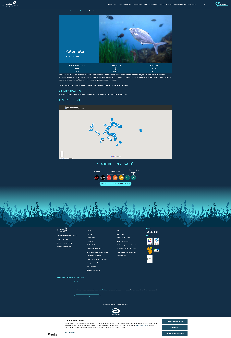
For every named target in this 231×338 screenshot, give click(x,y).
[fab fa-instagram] (157, 232)
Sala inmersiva (91, 267)
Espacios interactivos (93, 270)
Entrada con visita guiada (94, 256)
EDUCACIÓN (178, 4)
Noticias (89, 234)
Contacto (89, 230)
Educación (90, 241)
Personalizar (174, 327)
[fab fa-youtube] (151, 232)
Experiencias (91, 238)
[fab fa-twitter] (148, 232)
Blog (194, 4)
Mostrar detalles (70, 332)
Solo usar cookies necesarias (175, 333)
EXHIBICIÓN (127, 4)
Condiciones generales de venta (126, 245)
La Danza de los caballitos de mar (97, 252)
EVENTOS (169, 4)
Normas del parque (123, 241)
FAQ (118, 230)
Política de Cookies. (142, 325)
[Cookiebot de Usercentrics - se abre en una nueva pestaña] (53, 334)
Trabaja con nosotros (93, 263)
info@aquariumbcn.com (64, 247)
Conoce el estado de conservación (115, 184)
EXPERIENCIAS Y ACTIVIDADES (154, 4)
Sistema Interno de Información (126, 248)
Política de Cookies (93, 245)
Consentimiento (121, 256)
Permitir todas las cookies (175, 321)
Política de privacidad (123, 238)
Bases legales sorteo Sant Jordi (126, 252)
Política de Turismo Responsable (97, 259)
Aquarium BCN (61, 229)
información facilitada (101, 290)
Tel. (64, 243)
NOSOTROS (112, 4)
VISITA (120, 4)
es (207, 4)
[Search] (205, 4)
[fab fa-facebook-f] (154, 232)
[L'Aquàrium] (10, 4)
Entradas (223, 4)
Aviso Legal (120, 234)
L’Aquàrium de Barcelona (94, 248)
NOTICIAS (187, 4)
